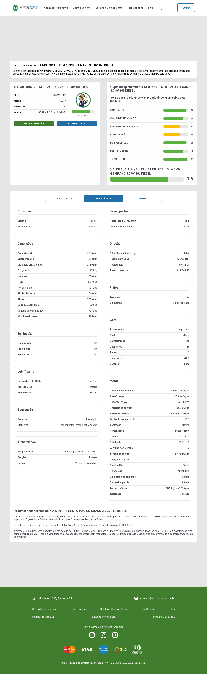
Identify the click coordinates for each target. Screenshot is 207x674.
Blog (150, 7)
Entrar (186, 7)
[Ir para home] (25, 8)
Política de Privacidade (102, 616)
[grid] (103, 355)
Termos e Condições (163, 616)
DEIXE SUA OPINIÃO (34, 123)
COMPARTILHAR (76, 123)
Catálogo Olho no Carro (109, 7)
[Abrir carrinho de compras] (162, 8)
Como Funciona (82, 7)
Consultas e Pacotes (56, 7)
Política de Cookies (43, 616)
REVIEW (142, 198)
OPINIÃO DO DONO (64, 198)
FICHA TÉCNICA (103, 198)
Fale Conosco (135, 7)
